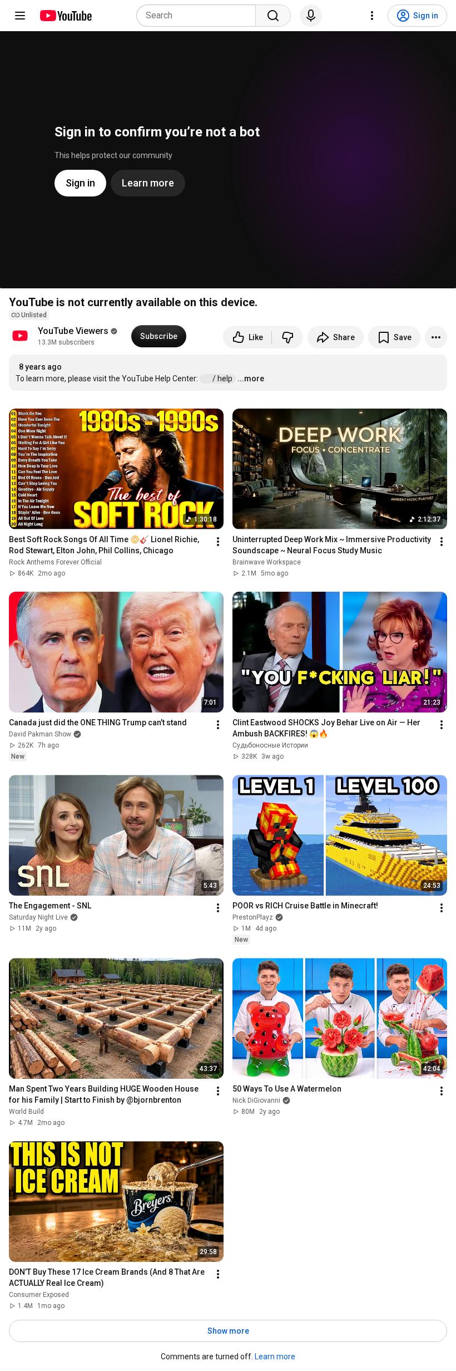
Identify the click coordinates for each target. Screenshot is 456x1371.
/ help (223, 378)
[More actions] (436, 337)
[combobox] (199, 15)
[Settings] (372, 15)
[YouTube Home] (65, 15)
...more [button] (250, 378)
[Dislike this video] (287, 337)
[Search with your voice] (311, 15)
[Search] (273, 15)
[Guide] (20, 15)
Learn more (275, 1356)
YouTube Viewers (73, 331)
